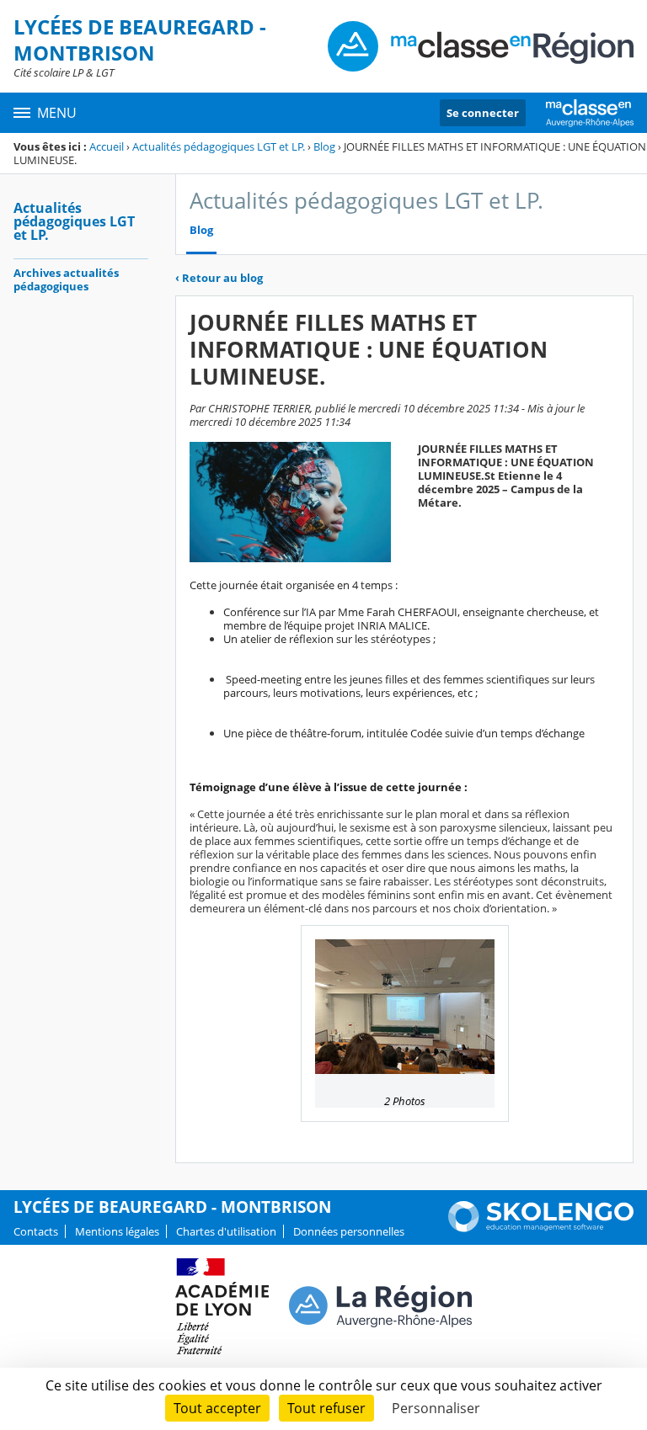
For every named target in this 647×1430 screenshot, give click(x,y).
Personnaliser (436, 1408)
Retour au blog (219, 277)
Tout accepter (217, 1408)
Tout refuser (326, 1408)
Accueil (106, 146)
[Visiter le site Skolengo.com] (541, 1228)
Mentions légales (117, 1231)
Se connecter (482, 112)
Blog (324, 146)
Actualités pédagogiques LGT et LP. (218, 146)
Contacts (35, 1231)
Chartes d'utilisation (226, 1231)
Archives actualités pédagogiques (66, 279)
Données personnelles (348, 1231)
